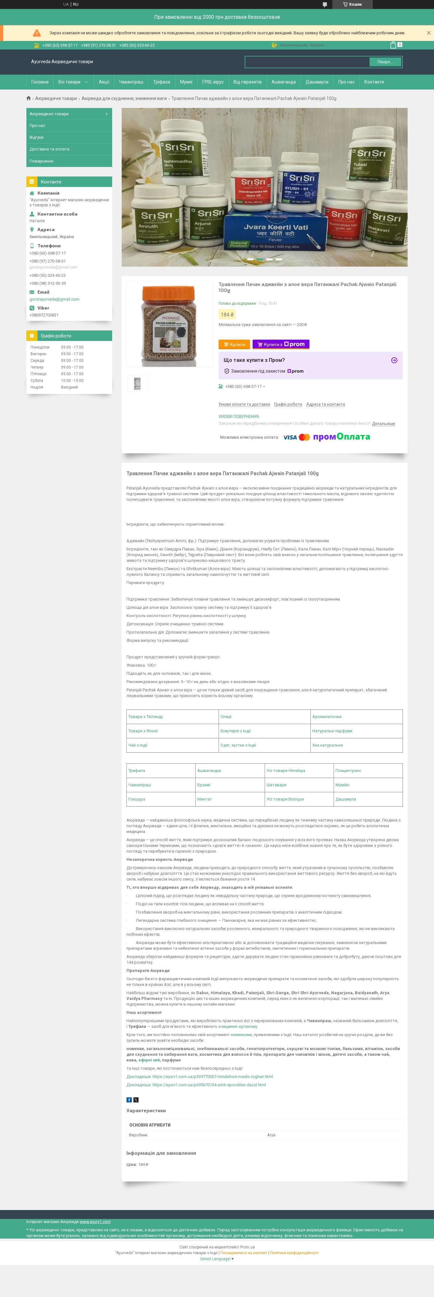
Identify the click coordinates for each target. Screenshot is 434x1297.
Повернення (41, 161)
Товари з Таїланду (145, 716)
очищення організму (237, 1026)
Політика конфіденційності (294, 1253)
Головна (40, 81)
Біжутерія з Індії (235, 730)
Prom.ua (247, 1247)
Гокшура (136, 799)
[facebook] (129, 1101)
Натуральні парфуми (332, 730)
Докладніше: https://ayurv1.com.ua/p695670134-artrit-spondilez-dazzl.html (196, 1084)
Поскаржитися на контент (243, 1253)
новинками (241, 1034)
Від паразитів (248, 81)
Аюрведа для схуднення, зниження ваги (124, 98)
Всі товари (69, 81)
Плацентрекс (348, 770)
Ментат (204, 799)
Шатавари (276, 784)
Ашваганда (284, 81)
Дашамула (317, 81)
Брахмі (203, 784)
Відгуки (37, 137)
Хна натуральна (327, 745)
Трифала (136, 770)
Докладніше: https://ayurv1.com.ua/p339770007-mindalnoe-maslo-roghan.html (199, 1076)
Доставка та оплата (49, 149)
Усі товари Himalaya (286, 770)
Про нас (346, 81)
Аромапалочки (327, 716)
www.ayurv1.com (95, 1221)
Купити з (273, 344)
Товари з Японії (143, 730)
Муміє (186, 81)
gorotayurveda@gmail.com (54, 299)
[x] (136, 1101)
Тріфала (161, 81)
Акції (104, 81)
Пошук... (385, 61)
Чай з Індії (137, 745)
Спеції (226, 716)
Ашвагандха (209, 770)
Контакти (374, 81)
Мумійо (342, 784)
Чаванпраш (131, 81)
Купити (237, 344)
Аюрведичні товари (56, 98)
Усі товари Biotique (285, 799)
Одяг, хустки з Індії (238, 745)
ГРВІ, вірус (213, 81)
